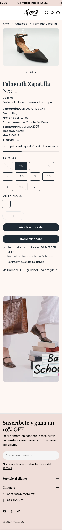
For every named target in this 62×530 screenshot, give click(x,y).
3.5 (48, 166)
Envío (6, 102)
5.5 (49, 176)
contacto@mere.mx (21, 494)
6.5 (23, 188)
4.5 (21, 176)
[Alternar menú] (4, 12)
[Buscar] (46, 12)
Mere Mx (18, 522)
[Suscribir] (55, 455)
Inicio (6, 23)
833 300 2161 (15, 501)
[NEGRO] (6, 203)
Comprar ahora (31, 239)
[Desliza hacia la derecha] (35, 72)
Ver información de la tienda (25, 262)
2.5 (21, 166)
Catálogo (21, 23)
